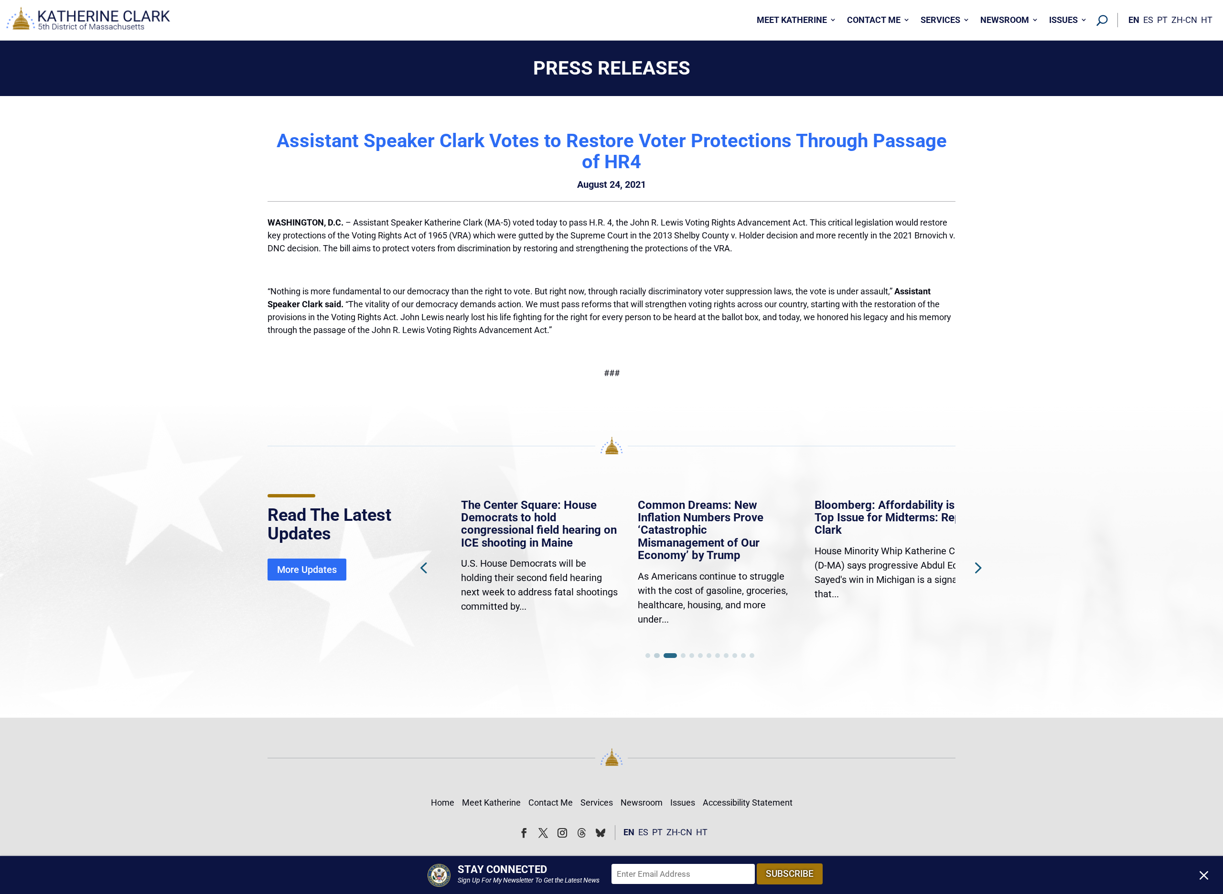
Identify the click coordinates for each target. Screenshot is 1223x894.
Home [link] (442, 802)
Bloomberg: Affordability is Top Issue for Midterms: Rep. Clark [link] (873, 517)
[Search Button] (1102, 20)
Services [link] (940, 20)
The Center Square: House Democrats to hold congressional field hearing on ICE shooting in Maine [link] (523, 523)
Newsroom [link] (1004, 20)
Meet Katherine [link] (792, 20)
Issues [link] (1063, 20)
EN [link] (1133, 20)
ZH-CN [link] (1184, 20)
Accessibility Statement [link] (748, 802)
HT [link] (1206, 20)
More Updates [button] (307, 569)
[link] (88, 20)
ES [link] (1148, 20)
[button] (977, 567)
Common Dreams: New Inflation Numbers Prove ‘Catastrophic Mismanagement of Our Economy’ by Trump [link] (684, 530)
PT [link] (1162, 20)
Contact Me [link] (874, 20)
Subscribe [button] (790, 873)
